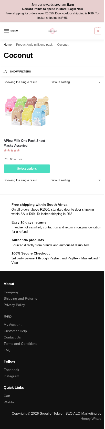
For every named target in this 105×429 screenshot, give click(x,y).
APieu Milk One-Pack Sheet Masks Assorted (24, 143)
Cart (7, 396)
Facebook (11, 370)
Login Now (75, 9)
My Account (12, 325)
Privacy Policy (14, 305)
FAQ (7, 350)
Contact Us (12, 337)
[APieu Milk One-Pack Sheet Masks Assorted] (27, 111)
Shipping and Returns (20, 298)
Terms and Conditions (20, 344)
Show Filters (20, 71)
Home (8, 44)
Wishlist (9, 402)
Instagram (11, 376)
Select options (27, 168)
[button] (97, 31)
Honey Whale (91, 418)
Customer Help (15, 331)
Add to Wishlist (40, 94)
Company (11, 292)
